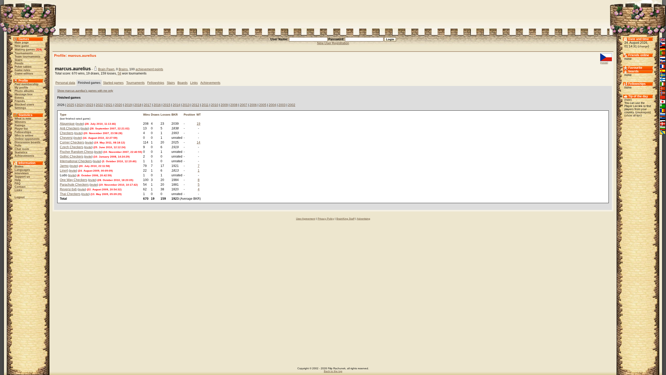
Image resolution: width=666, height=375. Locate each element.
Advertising (363, 218)
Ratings (20, 125)
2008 (234, 105)
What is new (23, 118)
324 (38, 49)
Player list (21, 128)
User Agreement (305, 218)
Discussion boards (27, 142)
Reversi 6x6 (68, 189)
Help (18, 180)
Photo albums (24, 90)
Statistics (21, 152)
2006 (253, 105)
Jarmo (64, 166)
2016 (157, 105)
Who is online (24, 135)
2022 (99, 105)
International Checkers (76, 161)
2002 (291, 105)
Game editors (24, 73)
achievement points (149, 69)
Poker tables (23, 66)
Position (189, 114)
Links (18, 190)
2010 (214, 105)
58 (119, 73)
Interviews (22, 173)
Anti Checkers (70, 128)
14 (198, 142)
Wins (146, 114)
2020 (118, 105)
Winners (20, 121)
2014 (176, 105)
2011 (205, 105)
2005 (262, 105)
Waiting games (25, 49)
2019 (128, 105)
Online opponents (27, 138)
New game (22, 45)
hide (628, 99)
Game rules (22, 70)
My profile (21, 87)
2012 (195, 105)
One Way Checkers (73, 180)
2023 (89, 105)
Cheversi (66, 138)
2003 (282, 105)
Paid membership (27, 84)
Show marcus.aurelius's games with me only (85, 90)
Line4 (64, 170)
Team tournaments (27, 56)
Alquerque (67, 124)
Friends (20, 101)
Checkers (66, 133)
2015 (166, 105)
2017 (147, 105)
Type (63, 114)
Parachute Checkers (74, 184)
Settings (20, 107)
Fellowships (23, 132)
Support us (22, 176)
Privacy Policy (326, 218)
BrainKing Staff (345, 218)
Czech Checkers (71, 147)
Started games (113, 83)
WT (198, 114)
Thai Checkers (70, 194)
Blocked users (24, 104)
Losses (165, 114)
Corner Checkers (72, 142)
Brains (19, 166)
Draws (155, 114)
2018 (138, 105)
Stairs (18, 59)
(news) (604, 62)
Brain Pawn (106, 69)
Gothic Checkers (71, 156)
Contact (20, 186)
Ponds (19, 63)
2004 (272, 105)
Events (19, 97)
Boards (182, 83)
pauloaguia (643, 112)
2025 (70, 105)
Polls (18, 145)
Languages (22, 169)
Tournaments (24, 53)
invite (79, 123)
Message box (24, 94)
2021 (109, 105)
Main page (22, 42)
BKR (174, 114)
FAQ (18, 183)
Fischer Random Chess (76, 152)
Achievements (24, 155)
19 (198, 124)
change (643, 46)
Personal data (65, 83)
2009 (224, 105)
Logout (20, 197)
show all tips (633, 115)
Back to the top (333, 371)
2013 (186, 105)
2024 (80, 105)
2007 (243, 105)
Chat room (22, 149)
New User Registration (333, 43)
